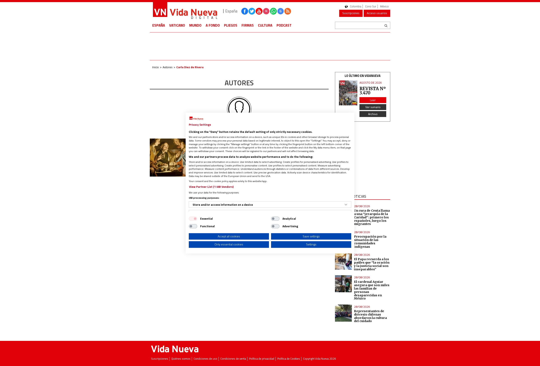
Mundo (195, 25)
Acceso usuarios (377, 13)
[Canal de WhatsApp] (273, 11)
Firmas (248, 25)
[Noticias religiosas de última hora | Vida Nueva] (185, 11)
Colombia (355, 6)
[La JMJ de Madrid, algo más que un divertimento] (177, 158)
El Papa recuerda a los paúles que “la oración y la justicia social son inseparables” (371, 264)
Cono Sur (370, 6)
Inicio (155, 67)
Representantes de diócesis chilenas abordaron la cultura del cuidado (370, 316)
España (158, 25)
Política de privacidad (261, 359)
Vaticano (177, 25)
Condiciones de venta (233, 359)
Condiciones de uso (205, 359)
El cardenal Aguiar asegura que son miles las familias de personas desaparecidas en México (371, 290)
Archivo (373, 114)
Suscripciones (350, 13)
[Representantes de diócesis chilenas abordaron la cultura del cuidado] (343, 313)
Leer (373, 100)
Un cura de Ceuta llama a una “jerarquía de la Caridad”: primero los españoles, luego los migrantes (372, 217)
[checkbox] (193, 218)
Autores (168, 67)
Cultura (265, 25)
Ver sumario (373, 107)
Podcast (284, 25)
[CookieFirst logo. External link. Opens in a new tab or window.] (196, 118)
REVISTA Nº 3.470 (372, 90)
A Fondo (213, 25)
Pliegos (230, 25)
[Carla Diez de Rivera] (239, 108)
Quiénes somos (180, 359)
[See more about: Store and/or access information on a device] (346, 205)
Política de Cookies (288, 359)
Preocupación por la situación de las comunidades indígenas (370, 242)
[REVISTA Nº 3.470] (348, 93)
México (384, 6)
